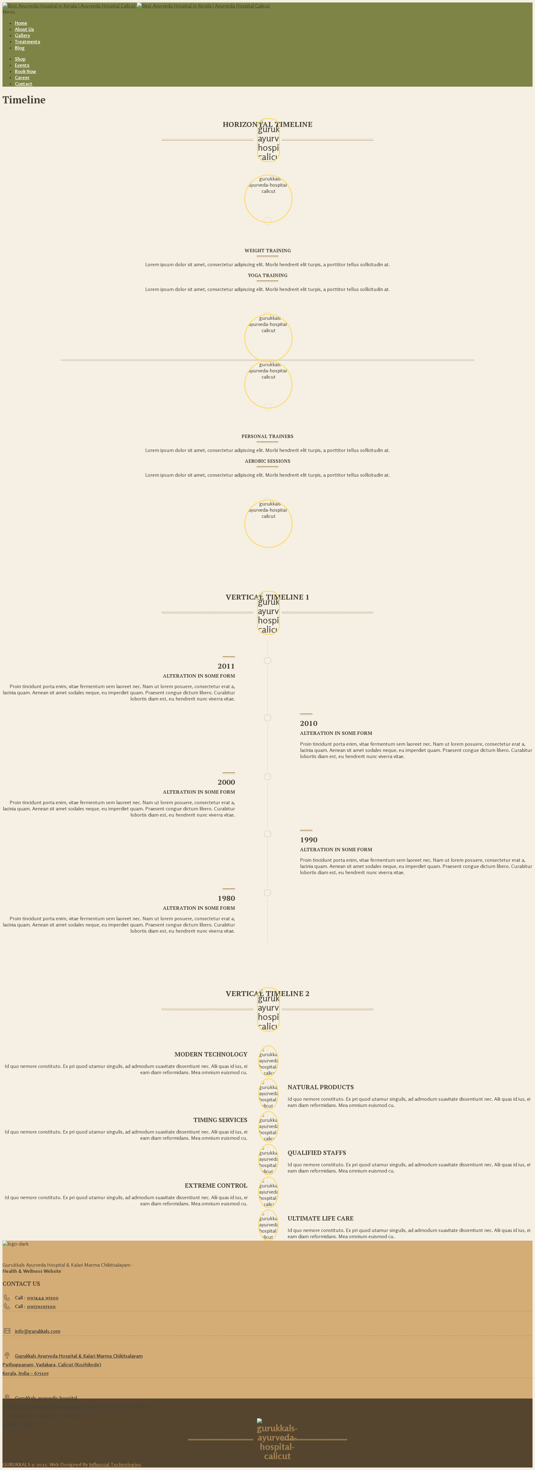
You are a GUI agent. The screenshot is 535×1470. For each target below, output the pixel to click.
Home (21, 23)
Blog (20, 48)
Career (22, 77)
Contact (24, 84)
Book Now (25, 71)
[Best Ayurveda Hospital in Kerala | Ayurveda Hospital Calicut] (136, 5)
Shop (20, 59)
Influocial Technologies (115, 1464)
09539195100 (41, 1306)
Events (22, 65)
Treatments (27, 42)
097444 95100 (43, 1297)
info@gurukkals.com (37, 1331)
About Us (24, 29)
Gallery (22, 35)
